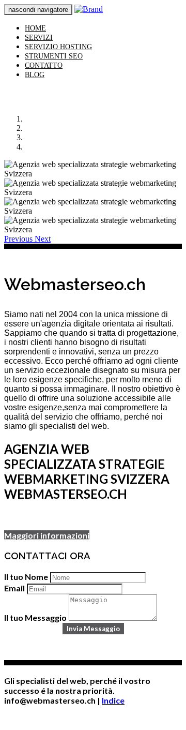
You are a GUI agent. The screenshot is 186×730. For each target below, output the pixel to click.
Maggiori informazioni (46, 535)
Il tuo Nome (26, 577)
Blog (34, 75)
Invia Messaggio (93, 628)
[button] (19, 238)
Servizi (39, 37)
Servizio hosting (58, 47)
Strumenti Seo (54, 56)
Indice (113, 700)
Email (14, 588)
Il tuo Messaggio (35, 617)
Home (35, 28)
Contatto (44, 65)
